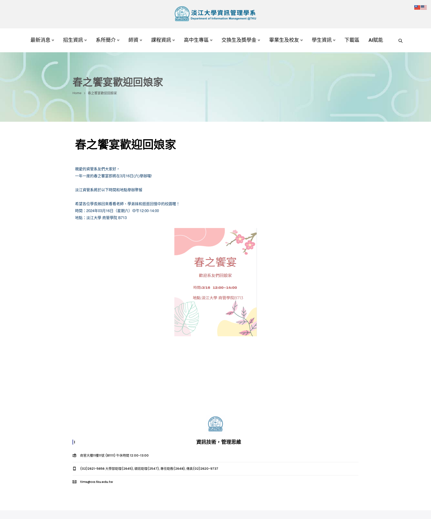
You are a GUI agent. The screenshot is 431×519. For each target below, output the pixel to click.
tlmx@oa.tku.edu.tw (96, 481)
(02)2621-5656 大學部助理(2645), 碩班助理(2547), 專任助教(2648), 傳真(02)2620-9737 (149, 468)
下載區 (351, 40)
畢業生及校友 (284, 40)
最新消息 (40, 40)
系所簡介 (106, 40)
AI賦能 (375, 40)
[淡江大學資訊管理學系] (215, 14)
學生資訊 (322, 40)
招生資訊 (73, 40)
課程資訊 (161, 40)
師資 (133, 40)
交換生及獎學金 (238, 40)
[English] (424, 7)
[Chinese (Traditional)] (417, 7)
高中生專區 (196, 40)
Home (77, 93)
